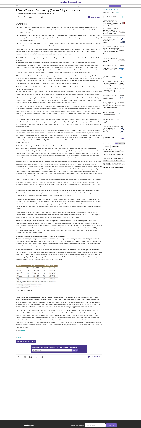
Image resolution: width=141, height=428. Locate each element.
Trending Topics (109, 12)
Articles (106, 146)
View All (117, 12)
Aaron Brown (107, 169)
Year (124, 143)
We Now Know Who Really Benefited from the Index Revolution (121, 167)
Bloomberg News (115, 151)
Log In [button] (124, 6)
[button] (19, 17)
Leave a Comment (95, 17)
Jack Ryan (106, 160)
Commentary (115, 146)
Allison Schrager (107, 151)
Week (116, 143)
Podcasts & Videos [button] (67, 6)
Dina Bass (106, 155)
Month (120, 143)
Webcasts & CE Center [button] (51, 6)
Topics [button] (38, 6)
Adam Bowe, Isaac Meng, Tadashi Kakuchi (30, 13)
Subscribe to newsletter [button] (115, 6)
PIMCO (46, 13)
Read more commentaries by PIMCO (26, 341)
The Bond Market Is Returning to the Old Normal (117, 150)
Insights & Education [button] (26, 6)
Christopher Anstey (108, 164)
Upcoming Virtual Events (109, 16)
